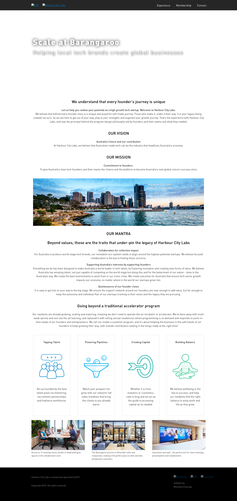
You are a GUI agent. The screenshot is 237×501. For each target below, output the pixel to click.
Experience (163, 5)
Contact (202, 5)
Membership (183, 5)
